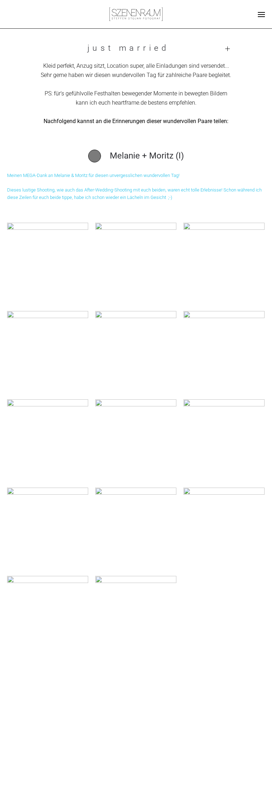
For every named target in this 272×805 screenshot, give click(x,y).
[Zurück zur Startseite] (136, 14)
